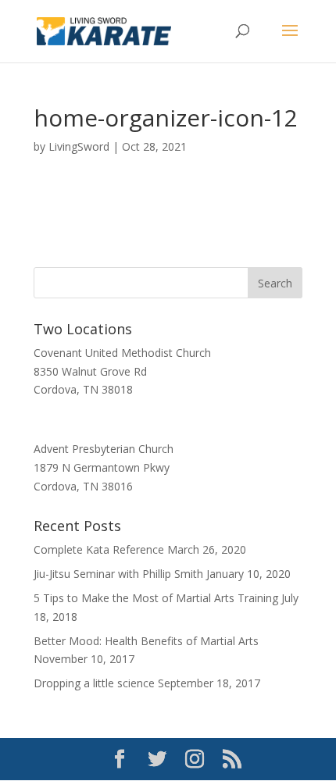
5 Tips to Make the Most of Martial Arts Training (156, 597)
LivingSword (78, 146)
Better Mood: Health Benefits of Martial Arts (146, 640)
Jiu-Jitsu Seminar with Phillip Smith (118, 573)
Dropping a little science (94, 683)
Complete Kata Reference (99, 549)
